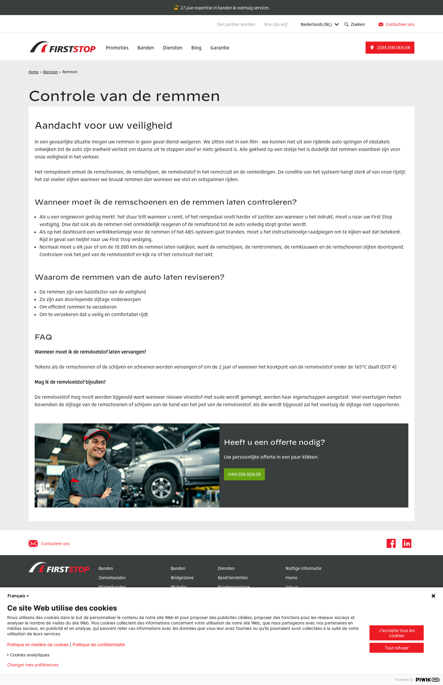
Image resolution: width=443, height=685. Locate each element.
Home (291, 577)
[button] (390, 48)
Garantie (219, 48)
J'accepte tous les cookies (397, 633)
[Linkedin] (406, 543)
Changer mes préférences (32, 664)
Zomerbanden (112, 577)
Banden (145, 48)
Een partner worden (236, 24)
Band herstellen (233, 577)
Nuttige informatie (304, 568)
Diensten (172, 48)
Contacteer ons (400, 24)
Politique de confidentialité (99, 644)
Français (16, 595)
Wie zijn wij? (276, 24)
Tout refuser (397, 647)
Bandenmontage (234, 586)
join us (292, 586)
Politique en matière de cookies (38, 644)
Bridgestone (182, 577)
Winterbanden (112, 586)
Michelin (179, 586)
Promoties (117, 48)
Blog (196, 48)
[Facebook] (391, 543)
